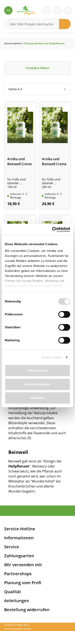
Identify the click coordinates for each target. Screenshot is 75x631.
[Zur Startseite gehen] (26, 10)
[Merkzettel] (46, 10)
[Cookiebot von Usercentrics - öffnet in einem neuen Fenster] (53, 229)
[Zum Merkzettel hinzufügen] (32, 107)
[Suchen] (65, 24)
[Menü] (8, 10)
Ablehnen (38, 398)
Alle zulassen (37, 370)
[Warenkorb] (57, 10)
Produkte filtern (37, 68)
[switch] (64, 314)
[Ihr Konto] (68, 10)
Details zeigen (51, 357)
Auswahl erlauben (37, 384)
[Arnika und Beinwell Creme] (20, 155)
